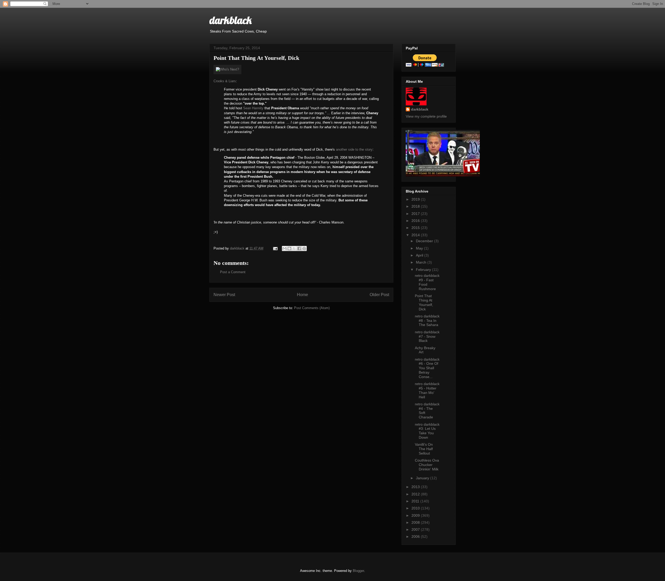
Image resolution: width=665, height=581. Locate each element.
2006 (416, 536)
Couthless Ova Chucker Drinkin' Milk (427, 464)
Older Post (379, 294)
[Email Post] (275, 248)
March (421, 262)
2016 (416, 221)
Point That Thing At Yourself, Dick (424, 302)
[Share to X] (294, 248)
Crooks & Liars (225, 81)
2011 (415, 501)
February (424, 269)
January (423, 478)
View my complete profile (426, 116)
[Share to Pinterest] (304, 248)
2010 (416, 508)
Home (302, 294)
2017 (416, 214)
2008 (416, 522)
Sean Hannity (253, 108)
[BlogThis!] (289, 248)
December (425, 241)
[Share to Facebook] (299, 248)
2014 (416, 235)
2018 (416, 206)
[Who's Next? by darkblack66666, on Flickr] (227, 69)
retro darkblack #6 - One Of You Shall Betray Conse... (427, 368)
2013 (416, 487)
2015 (416, 228)
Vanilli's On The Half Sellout (424, 448)
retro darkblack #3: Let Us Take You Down (427, 430)
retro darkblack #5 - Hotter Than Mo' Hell (427, 390)
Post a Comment (232, 272)
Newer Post (224, 294)
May (420, 248)
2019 (416, 199)
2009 (416, 515)
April (420, 255)
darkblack (230, 20)
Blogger (358, 571)
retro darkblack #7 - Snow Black (427, 336)
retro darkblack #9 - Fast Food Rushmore (427, 282)
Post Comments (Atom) (312, 308)
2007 (416, 529)
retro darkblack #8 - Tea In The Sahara (427, 320)
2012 (416, 494)
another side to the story (354, 149)
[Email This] (284, 248)
